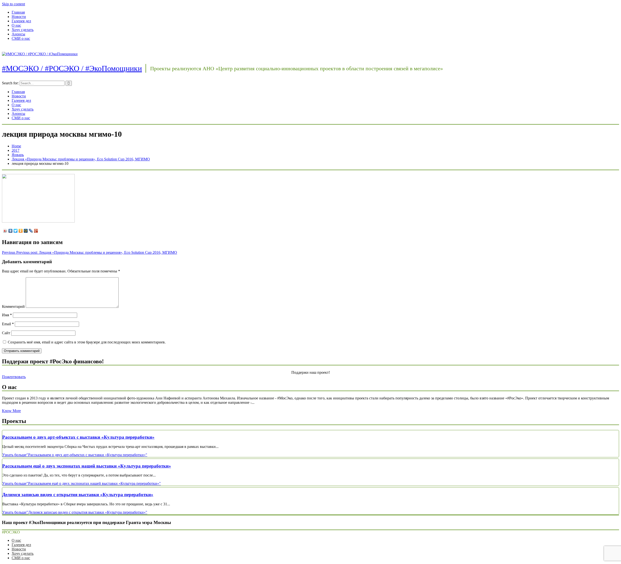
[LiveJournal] (30, 231)
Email (8, 324)
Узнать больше (74, 455)
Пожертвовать (14, 377)
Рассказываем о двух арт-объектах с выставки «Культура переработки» (78, 437)
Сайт (6, 333)
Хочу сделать (22, 30)
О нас (16, 25)
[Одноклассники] (20, 231)
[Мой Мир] (25, 231)
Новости (19, 17)
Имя (7, 315)
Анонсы (18, 34)
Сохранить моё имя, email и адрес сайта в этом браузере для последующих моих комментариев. (87, 342)
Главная (18, 12)
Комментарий (13, 306)
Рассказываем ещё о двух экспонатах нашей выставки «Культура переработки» (86, 466)
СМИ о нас (21, 38)
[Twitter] (15, 231)
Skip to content (13, 4)
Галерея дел (21, 21)
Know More (11, 411)
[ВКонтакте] (10, 231)
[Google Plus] (36, 231)
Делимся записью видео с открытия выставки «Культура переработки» (77, 494)
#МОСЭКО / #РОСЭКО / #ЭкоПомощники (72, 68)
